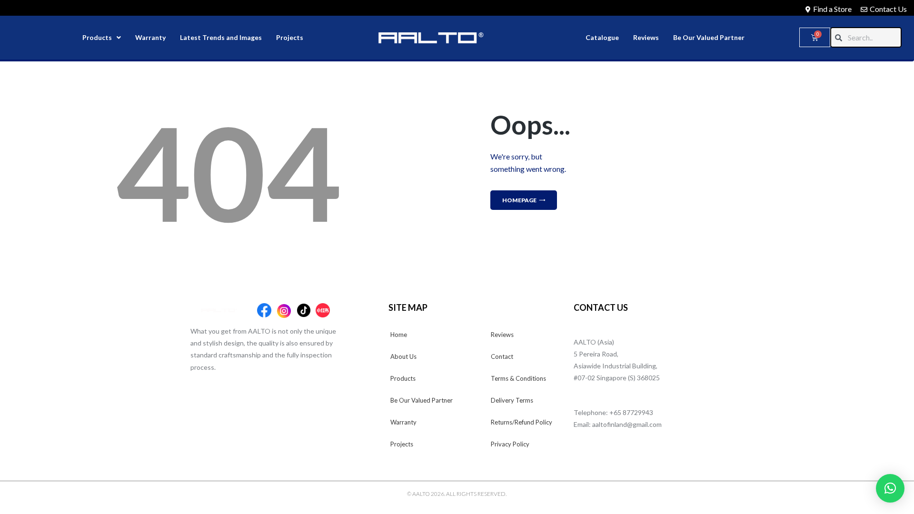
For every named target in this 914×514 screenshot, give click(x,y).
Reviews (646, 37)
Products (97, 37)
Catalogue (602, 37)
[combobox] (866, 37)
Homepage (519, 200)
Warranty (150, 37)
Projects (289, 37)
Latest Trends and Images (221, 37)
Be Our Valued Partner (709, 37)
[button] (890, 488)
